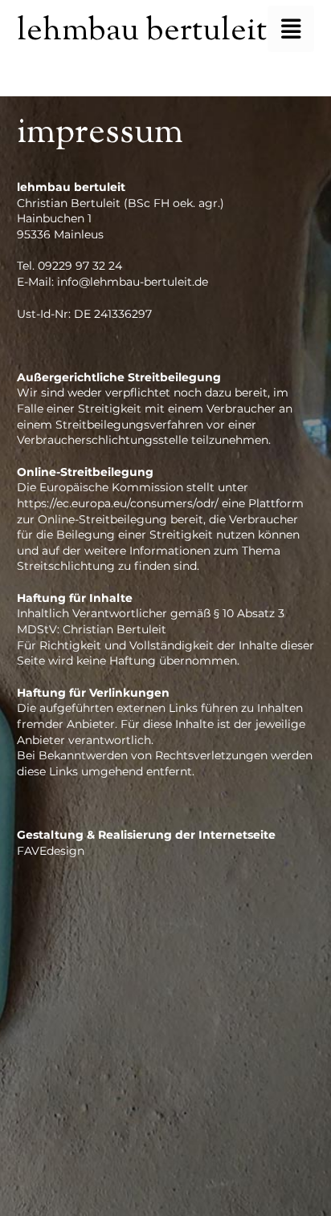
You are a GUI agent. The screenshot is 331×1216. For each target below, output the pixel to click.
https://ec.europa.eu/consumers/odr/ (118, 503)
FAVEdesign (50, 851)
